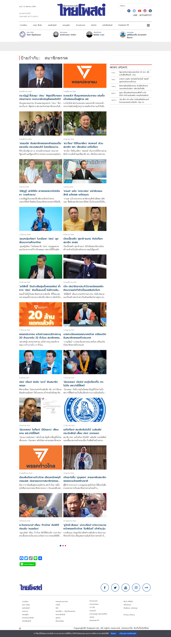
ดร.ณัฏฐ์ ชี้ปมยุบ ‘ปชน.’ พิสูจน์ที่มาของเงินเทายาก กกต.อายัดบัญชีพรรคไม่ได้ (40, 97)
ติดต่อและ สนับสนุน (131, 608)
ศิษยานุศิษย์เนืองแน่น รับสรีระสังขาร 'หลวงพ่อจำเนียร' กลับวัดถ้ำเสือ (133, 87)
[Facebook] (129, 10)
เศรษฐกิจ (66, 25)
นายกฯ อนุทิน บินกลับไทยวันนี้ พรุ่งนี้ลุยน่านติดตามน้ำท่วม (134, 80)
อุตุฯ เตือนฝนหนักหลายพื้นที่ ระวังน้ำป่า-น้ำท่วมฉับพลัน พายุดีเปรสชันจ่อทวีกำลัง (134, 94)
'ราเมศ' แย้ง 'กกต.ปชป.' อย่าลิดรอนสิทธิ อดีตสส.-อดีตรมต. (82, 192)
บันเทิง (93, 25)
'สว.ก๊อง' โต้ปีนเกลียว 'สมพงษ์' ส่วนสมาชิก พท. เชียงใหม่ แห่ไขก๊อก (83, 145)
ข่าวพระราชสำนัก (28, 618)
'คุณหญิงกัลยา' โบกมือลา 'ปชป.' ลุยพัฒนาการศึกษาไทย (38, 240)
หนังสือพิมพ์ (107, 25)
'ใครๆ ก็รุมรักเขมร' (34, 34)
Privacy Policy (129, 615)
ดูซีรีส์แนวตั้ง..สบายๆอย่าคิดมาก (136, 36)
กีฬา (57, 608)
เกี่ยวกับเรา (127, 605)
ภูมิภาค (58, 618)
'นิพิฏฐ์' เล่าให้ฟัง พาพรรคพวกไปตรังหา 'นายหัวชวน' (39, 192)
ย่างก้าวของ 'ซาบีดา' (68, 34)
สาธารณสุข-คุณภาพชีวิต (98, 614)
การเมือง (23, 25)
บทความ (25, 611)
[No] (168, 633)
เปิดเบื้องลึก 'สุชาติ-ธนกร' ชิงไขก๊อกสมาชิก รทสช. (83, 240)
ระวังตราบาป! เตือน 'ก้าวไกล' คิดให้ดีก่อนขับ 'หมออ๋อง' (39, 526)
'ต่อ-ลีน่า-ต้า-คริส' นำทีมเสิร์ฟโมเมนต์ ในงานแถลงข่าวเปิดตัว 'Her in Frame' (134, 101)
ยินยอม (113, 633)
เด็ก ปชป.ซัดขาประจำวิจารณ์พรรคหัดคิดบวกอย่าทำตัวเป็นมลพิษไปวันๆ (83, 288)
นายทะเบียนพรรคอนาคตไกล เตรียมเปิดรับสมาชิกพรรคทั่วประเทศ (84, 336)
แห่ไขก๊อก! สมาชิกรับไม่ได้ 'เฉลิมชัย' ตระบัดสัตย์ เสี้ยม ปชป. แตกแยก (82, 431)
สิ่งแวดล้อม (60, 621)
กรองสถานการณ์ (62, 601)
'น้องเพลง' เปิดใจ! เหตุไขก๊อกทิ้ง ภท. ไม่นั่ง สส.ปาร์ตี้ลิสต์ (83, 383)
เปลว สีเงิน (37, 25)
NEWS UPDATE (118, 67)
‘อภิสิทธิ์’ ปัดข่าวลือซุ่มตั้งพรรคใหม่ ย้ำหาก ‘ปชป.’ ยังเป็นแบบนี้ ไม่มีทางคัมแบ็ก (40, 289)
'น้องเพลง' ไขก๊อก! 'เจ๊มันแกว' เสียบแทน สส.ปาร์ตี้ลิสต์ (39, 431)
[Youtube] (139, 10)
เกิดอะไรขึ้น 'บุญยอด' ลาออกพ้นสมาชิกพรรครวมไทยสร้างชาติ (84, 479)
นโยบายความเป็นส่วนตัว (127, 633)
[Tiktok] (150, 10)
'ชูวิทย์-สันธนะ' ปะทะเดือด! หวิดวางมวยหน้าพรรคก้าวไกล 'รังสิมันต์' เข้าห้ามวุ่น (84, 526)
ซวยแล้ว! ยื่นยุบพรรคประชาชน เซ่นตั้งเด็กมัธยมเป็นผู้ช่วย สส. (84, 97)
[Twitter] (134, 10)
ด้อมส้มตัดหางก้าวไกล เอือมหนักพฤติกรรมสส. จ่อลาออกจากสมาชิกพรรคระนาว (39, 480)
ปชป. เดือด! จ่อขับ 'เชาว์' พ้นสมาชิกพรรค (38, 383)
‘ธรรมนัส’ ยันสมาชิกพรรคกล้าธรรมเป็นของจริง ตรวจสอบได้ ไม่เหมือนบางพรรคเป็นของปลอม (40, 146)
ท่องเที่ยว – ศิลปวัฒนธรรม (65, 611)
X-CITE (92, 607)
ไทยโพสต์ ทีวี (123, 25)
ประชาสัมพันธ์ (60, 614)
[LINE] (146, 587)
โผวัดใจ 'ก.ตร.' (99, 34)
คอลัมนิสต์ (52, 25)
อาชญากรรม (94, 604)
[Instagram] (145, 10)
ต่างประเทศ (80, 25)
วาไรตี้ (58, 605)
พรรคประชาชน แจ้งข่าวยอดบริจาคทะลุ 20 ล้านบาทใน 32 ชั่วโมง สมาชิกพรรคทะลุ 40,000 (40, 337)
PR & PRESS (128, 601)
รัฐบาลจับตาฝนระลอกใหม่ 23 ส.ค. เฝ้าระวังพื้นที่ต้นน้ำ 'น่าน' (134, 73)
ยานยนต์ (93, 610)
